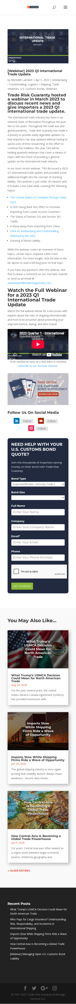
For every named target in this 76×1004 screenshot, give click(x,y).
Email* (15, 536)
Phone (15, 551)
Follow (27, 421)
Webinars (51, 89)
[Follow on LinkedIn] (17, 421)
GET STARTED (22, 586)
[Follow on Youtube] (41, 421)
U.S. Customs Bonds (32, 89)
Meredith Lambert (22, 80)
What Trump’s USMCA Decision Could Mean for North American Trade (36, 678)
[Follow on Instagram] (31, 428)
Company (17, 521)
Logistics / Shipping (39, 84)
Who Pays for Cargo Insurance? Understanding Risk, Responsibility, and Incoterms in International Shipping (38, 924)
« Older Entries (19, 870)
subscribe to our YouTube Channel (37, 366)
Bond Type (18, 478)
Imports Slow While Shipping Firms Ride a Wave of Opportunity (38, 758)
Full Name (18, 505)
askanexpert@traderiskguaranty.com (29, 283)
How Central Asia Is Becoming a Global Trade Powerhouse (36, 837)
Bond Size (18, 492)
